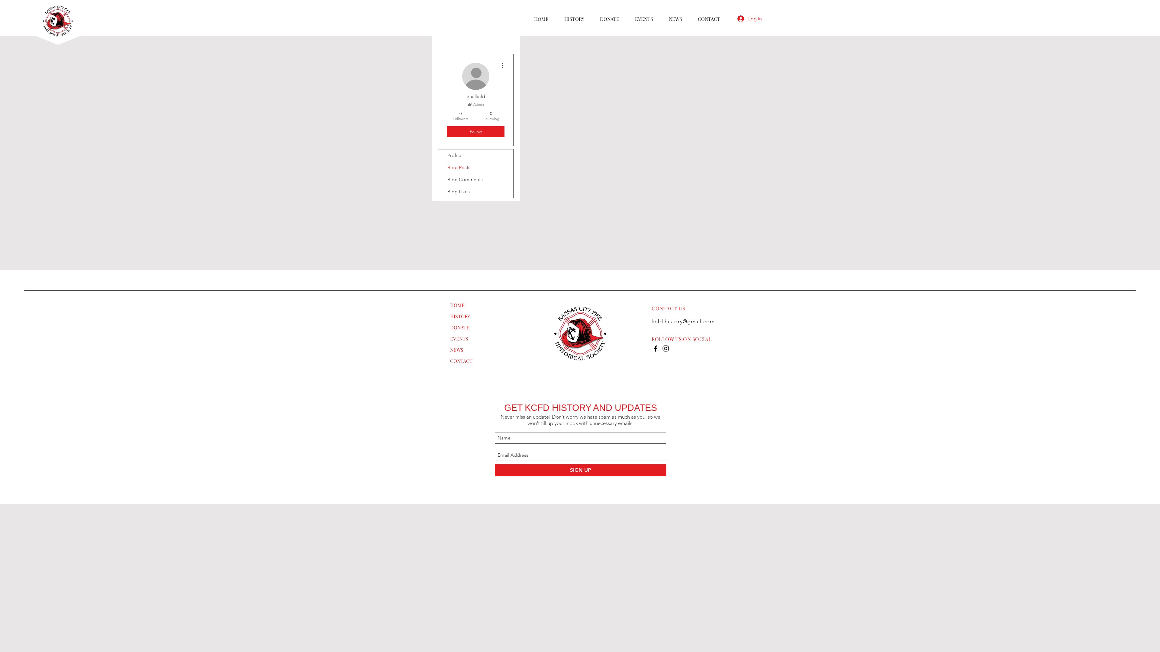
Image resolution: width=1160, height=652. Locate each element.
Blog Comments (465, 179)
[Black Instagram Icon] (666, 348)
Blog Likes (458, 191)
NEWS (456, 350)
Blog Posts (458, 167)
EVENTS (459, 338)
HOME (457, 305)
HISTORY (460, 316)
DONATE (459, 327)
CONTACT (461, 361)
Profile (454, 155)
